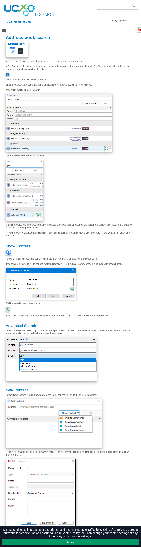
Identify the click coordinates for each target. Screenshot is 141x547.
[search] (117, 6)
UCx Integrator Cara (19, 21)
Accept (70, 542)
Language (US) (124, 20)
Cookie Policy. (71, 533)
